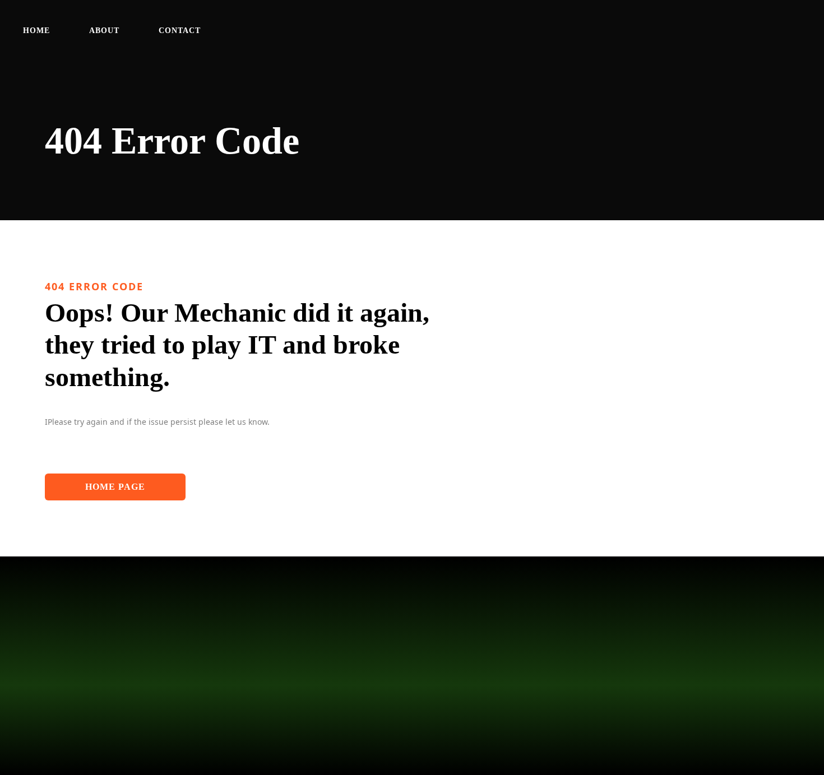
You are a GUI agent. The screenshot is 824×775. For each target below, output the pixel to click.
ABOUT (104, 30)
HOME (36, 30)
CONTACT (180, 30)
